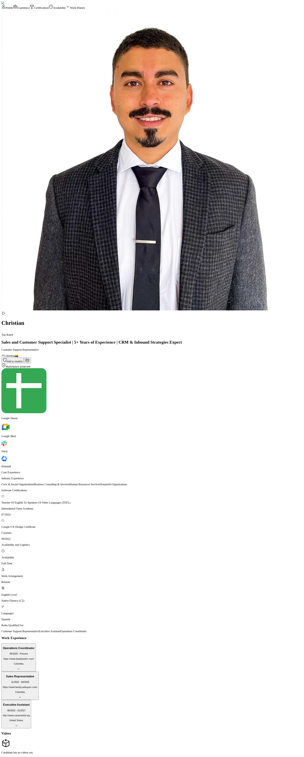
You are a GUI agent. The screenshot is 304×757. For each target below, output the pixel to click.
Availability (59, 7)
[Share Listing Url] (27, 360)
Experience (23, 7)
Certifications (41, 7)
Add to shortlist (15, 361)
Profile (9, 7)
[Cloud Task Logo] (12, 2)
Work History (77, 7)
